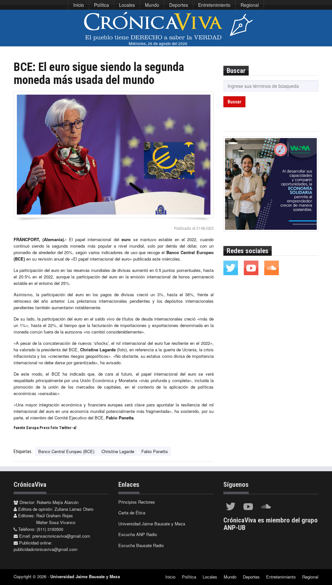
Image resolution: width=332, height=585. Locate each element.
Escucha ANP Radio (137, 534)
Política (101, 5)
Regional (250, 5)
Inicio (78, 5)
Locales (127, 5)
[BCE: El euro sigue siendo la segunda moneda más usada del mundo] (113, 155)
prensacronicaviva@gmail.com (61, 536)
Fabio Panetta (154, 451)
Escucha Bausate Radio (141, 545)
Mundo (152, 5)
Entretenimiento (214, 5)
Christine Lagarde (117, 451)
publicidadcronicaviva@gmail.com (45, 549)
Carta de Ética (131, 512)
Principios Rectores (136, 502)
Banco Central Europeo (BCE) (66, 451)
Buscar (234, 101)
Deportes (178, 5)
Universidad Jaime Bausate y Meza (151, 524)
